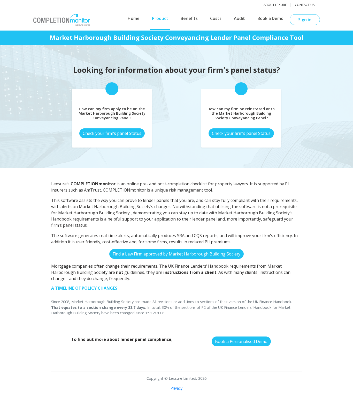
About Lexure (275, 4)
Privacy (176, 388)
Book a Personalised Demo (241, 341)
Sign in (304, 20)
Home (134, 18)
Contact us (305, 4)
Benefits (189, 18)
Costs (215, 18)
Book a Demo (270, 18)
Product (160, 18)
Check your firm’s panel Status (112, 133)
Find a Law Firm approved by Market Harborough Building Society (176, 254)
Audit (239, 18)
